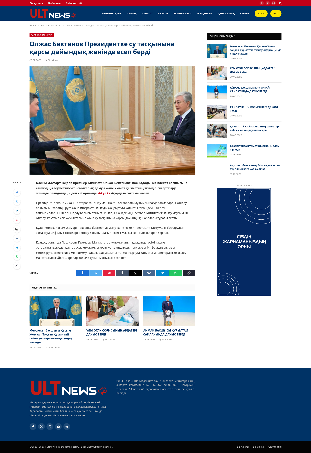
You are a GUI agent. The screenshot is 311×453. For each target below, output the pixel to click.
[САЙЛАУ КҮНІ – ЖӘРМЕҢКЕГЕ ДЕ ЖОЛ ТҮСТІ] (217, 112)
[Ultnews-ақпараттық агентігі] (78, 13)
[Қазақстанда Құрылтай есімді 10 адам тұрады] (217, 150)
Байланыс (54, 3)
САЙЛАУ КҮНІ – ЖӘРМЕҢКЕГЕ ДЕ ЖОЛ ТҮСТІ (254, 109)
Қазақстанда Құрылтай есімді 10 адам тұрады (255, 148)
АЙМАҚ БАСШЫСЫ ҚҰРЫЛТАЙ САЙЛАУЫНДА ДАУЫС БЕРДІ (165, 332)
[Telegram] (17, 247)
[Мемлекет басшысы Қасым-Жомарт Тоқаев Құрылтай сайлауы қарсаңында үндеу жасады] (56, 311)
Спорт (244, 13)
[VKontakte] (17, 238)
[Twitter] (17, 201)
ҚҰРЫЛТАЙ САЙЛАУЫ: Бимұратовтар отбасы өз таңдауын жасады (254, 128)
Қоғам (163, 13)
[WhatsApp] (17, 256)
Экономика (182, 13)
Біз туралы (37, 3)
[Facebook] (17, 192)
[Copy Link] (17, 265)
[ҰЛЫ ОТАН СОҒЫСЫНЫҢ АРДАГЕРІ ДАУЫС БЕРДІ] (112, 311)
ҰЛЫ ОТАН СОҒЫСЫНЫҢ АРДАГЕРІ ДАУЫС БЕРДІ (111, 332)
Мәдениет (204, 13)
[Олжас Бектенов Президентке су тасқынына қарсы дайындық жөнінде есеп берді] (112, 120)
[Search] (279, 3)
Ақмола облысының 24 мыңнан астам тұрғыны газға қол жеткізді (255, 167)
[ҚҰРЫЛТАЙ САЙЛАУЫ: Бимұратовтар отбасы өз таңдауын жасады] (217, 131)
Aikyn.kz (104, 193)
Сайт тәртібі (74, 3)
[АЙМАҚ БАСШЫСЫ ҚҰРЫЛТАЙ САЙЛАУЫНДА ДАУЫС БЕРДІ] (169, 311)
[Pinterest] (17, 220)
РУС (275, 13)
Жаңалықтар (111, 13)
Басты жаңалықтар (41, 35)
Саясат (147, 13)
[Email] (17, 229)
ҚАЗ (261, 13)
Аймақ (132, 13)
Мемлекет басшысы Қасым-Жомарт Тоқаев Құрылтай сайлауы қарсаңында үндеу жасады (51, 336)
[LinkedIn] (17, 210)
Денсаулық (226, 13)
